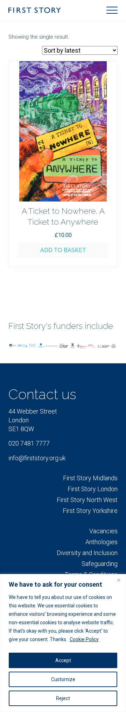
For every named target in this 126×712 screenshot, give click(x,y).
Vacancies (103, 531)
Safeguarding (100, 563)
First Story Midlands (90, 478)
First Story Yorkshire (90, 510)
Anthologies (101, 542)
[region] (63, 643)
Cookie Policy (84, 639)
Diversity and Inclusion (87, 552)
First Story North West (87, 499)
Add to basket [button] (63, 250)
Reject (63, 698)
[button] (112, 10)
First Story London (93, 489)
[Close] (118, 580)
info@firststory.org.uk (36, 458)
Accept (63, 660)
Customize (63, 679)
